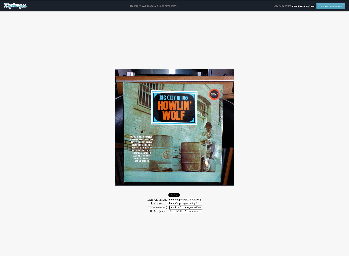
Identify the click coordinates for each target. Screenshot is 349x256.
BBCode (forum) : (158, 207)
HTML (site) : (158, 211)
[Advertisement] (174, 40)
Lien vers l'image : (158, 199)
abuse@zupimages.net (304, 6)
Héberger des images (331, 6)
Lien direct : (158, 203)
